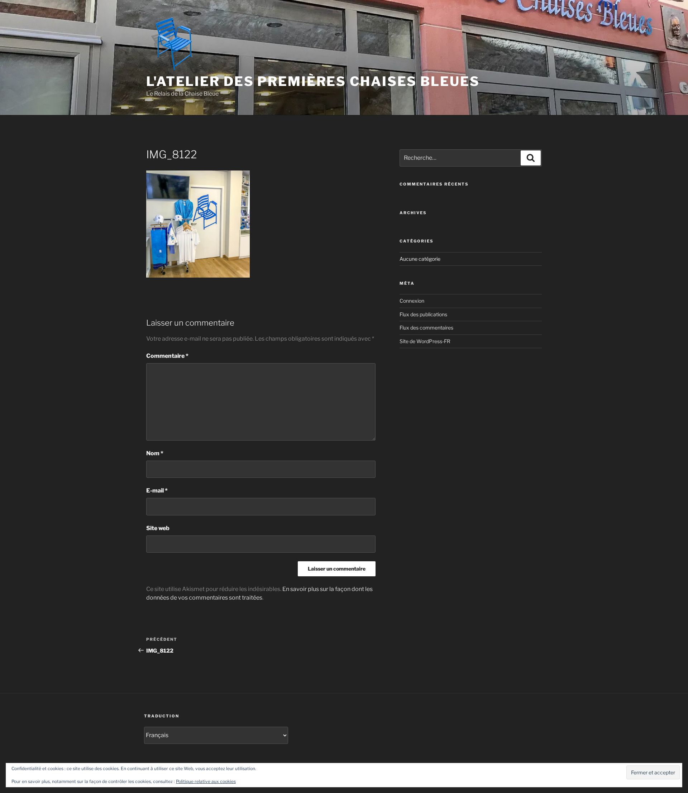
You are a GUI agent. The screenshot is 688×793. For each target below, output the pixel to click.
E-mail (157, 490)
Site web (157, 528)
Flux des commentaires (426, 328)
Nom (154, 453)
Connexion (412, 301)
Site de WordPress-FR (425, 341)
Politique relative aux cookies (206, 781)
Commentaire (167, 355)
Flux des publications (423, 314)
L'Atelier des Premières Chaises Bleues (312, 81)
